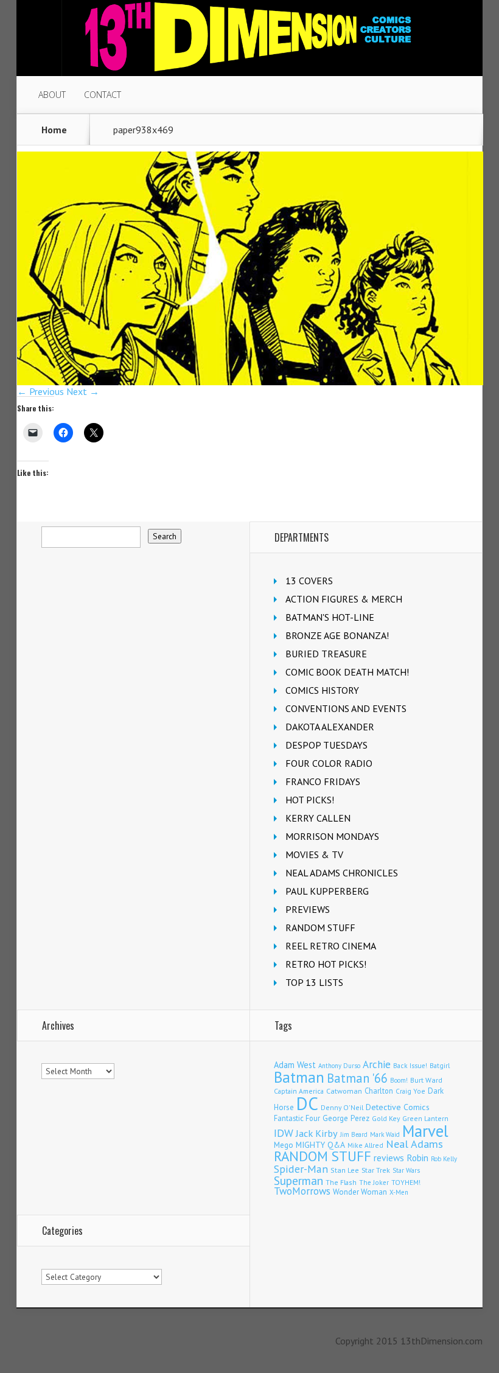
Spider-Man (301, 1169)
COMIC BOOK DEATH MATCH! (347, 672)
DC (307, 1103)
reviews (389, 1157)
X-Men (398, 1192)
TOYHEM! (405, 1182)
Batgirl (440, 1065)
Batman (299, 1077)
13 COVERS (309, 581)
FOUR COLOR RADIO (328, 763)
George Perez (346, 1118)
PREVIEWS (307, 909)
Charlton (379, 1090)
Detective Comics (398, 1107)
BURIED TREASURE (326, 654)
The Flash (341, 1182)
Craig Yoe (410, 1090)
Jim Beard (354, 1134)
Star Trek (375, 1170)
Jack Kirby (317, 1133)
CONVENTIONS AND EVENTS (346, 708)
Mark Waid (385, 1134)
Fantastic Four (297, 1118)
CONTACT (102, 94)
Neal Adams (414, 1144)
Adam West (295, 1065)
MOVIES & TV (314, 854)
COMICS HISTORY (322, 690)
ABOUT (52, 94)
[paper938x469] (250, 382)
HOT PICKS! (309, 800)
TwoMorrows (302, 1191)
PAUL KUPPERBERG (327, 891)
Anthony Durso (339, 1065)
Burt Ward (426, 1080)
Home (54, 130)
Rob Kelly (444, 1159)
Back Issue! (410, 1065)
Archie (377, 1064)
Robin (417, 1157)
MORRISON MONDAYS (332, 836)
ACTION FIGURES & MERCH (343, 599)
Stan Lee (344, 1170)
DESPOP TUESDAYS (326, 745)
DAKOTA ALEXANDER (329, 727)
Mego (283, 1144)
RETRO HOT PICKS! (325, 964)
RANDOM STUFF (320, 927)
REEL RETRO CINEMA (330, 946)
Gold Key (386, 1118)
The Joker (374, 1182)
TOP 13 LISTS (314, 982)
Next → (82, 391)
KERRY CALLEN (318, 818)
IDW (283, 1133)
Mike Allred (365, 1145)
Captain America (299, 1090)
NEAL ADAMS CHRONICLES (341, 873)
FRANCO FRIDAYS (322, 781)
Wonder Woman (360, 1192)
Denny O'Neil (342, 1107)
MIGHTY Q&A (320, 1144)
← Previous (40, 391)
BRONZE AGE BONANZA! (337, 635)
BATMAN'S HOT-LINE (329, 617)
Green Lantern (425, 1118)
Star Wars (406, 1170)
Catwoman (344, 1090)
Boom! (399, 1080)
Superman (298, 1180)
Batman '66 (357, 1078)
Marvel (425, 1130)
